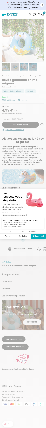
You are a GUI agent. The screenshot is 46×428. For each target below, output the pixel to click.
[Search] (29, 14)
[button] (39, 14)
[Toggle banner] (42, 5)
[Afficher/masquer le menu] (4, 14)
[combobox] (29, 14)
